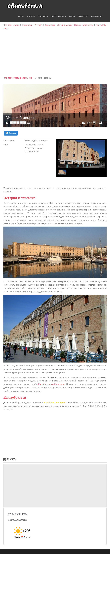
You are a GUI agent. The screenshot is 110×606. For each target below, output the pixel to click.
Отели (21, 16)
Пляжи (77, 25)
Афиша (72, 16)
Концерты (50, 25)
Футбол (38, 25)
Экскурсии (27, 25)
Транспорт (83, 16)
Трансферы (43, 16)
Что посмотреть (11, 25)
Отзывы (12, 133)
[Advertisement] (55, 54)
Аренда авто (97, 16)
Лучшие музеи (64, 25)
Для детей (88, 25)
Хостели (31, 16)
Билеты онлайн (58, 16)
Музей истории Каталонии (51, 384)
